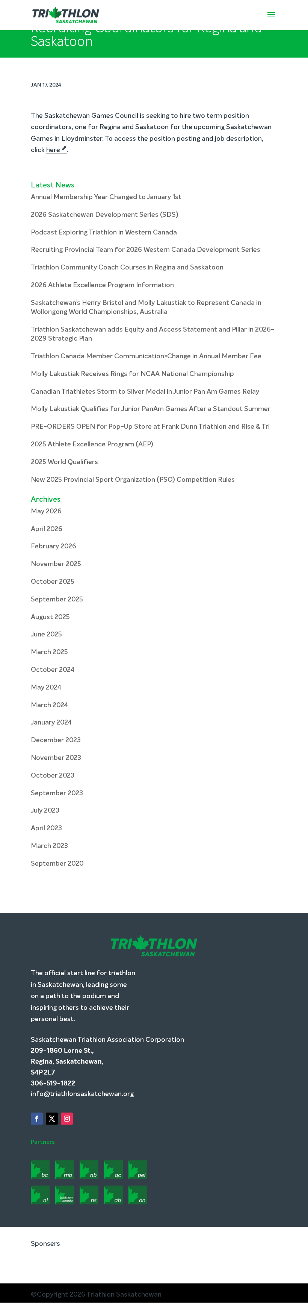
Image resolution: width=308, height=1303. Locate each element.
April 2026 (46, 529)
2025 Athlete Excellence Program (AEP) (92, 444)
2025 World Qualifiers (64, 462)
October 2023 (52, 775)
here (53, 150)
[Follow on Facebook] (37, 1119)
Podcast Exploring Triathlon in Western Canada (104, 232)
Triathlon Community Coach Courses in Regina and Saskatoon (127, 267)
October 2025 (52, 581)
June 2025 (46, 634)
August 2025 (50, 617)
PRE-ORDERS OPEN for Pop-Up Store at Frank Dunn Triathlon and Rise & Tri (150, 426)
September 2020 (57, 863)
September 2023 (57, 793)
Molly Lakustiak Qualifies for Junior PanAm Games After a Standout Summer (150, 409)
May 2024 (46, 687)
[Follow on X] (52, 1119)
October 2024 (52, 670)
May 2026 (46, 511)
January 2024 (51, 722)
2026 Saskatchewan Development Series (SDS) (104, 215)
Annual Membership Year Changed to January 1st (106, 197)
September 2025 (57, 599)
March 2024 (49, 705)
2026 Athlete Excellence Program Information (102, 285)
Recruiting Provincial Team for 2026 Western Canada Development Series (145, 250)
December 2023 (56, 740)
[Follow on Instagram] (67, 1119)
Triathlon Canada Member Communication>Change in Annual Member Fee (146, 356)
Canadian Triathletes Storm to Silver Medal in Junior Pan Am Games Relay (145, 391)
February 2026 (53, 546)
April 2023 (46, 828)
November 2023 (56, 758)
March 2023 (49, 846)
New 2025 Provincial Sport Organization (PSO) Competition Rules (133, 479)
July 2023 (45, 810)
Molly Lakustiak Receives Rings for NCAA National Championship (132, 374)
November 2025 (56, 564)
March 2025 (49, 652)
